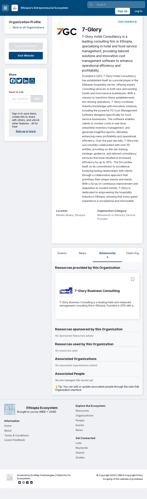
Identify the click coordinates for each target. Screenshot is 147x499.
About (8, 430)
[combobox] (116, 4)
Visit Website (26, 55)
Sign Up (122, 11)
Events (80, 425)
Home (7, 425)
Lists (79, 442)
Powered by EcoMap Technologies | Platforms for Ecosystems (44, 477)
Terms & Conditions (16, 435)
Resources (82, 410)
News (79, 430)
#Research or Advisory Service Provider (116, 217)
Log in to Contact (26, 46)
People (80, 420)
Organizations (84, 415)
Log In (138, 11)
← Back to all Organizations (26, 27)
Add (36, 98)
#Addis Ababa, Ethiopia (70, 215)
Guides (80, 457)
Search (80, 452)
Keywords (82, 447)
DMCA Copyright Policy (130, 475)
